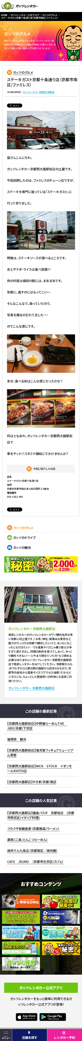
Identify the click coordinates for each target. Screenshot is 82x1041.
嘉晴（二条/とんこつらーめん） (27, 839)
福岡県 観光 (16, 739)
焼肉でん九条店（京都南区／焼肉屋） (32, 850)
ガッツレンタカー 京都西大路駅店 (31, 688)
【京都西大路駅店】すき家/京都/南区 (32, 781)
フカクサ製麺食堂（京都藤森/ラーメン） (33, 828)
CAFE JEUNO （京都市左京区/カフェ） (35, 861)
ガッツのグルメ (23, 72)
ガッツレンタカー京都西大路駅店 (38, 92)
